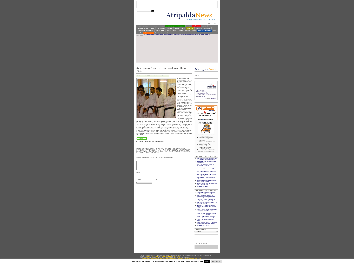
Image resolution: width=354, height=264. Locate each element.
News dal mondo (160, 30)
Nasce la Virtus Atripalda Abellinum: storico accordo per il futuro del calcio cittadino (206, 200)
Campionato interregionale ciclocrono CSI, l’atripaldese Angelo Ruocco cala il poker (206, 193)
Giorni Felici (190, 28)
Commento (139, 160)
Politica (181, 30)
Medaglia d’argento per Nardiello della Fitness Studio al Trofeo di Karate (207, 184)
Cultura (152, 28)
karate (163, 75)
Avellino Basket (170, 26)
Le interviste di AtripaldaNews (145, 30)
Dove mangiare (161, 28)
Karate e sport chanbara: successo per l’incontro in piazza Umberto (205, 165)
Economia (169, 28)
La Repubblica (198, 247)
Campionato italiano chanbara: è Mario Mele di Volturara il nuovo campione (207, 181)
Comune (189, 26)
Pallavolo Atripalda (171, 30)
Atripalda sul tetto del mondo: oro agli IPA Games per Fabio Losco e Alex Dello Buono (206, 217)
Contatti (157, 32)
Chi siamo (145, 26)
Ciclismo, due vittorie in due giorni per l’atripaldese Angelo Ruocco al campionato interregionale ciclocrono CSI (206, 196)
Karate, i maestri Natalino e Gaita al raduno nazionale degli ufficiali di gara (206, 175)
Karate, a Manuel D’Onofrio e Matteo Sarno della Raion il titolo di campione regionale (206, 172)
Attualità (161, 26)
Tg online (140, 32)
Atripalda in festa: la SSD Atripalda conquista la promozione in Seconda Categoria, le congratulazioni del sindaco (207, 210)
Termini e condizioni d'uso (152, 256)
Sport (214, 30)
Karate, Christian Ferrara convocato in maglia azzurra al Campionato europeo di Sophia (207, 159)
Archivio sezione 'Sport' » (203, 225)
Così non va (196, 26)
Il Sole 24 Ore (198, 249)
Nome (138, 172)
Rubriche (187, 30)
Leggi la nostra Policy (216, 261)
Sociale (194, 30)
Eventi (183, 28)
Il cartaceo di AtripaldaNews (203, 28)
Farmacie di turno (166, 32)
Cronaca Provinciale (143, 28)
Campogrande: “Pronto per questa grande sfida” (185, 34)
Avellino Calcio (180, 26)
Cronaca (204, 26)
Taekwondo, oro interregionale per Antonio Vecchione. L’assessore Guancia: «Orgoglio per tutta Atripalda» (206, 206)
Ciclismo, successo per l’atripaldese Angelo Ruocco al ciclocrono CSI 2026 (206, 214)
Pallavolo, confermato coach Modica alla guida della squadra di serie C (207, 203)
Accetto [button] (207, 261)
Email (137, 176)
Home (139, 26)
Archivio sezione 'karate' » (203, 186)
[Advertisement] (177, 50)
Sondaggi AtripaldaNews (204, 30)
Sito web (138, 179)
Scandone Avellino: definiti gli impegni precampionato (158, 34)
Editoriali (177, 28)
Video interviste (149, 32)
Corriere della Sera (199, 245)
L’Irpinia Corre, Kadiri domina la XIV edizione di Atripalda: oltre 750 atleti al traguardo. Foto (207, 223)
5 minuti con (154, 26)
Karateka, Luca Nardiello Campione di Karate (207, 167)
